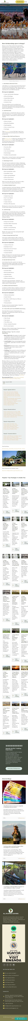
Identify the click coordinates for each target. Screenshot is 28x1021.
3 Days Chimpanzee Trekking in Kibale (12, 400)
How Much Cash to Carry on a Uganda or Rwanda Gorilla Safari (13, 806)
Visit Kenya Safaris (9, 982)
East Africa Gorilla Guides (15, 448)
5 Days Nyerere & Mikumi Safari (11, 437)
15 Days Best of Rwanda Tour (10, 416)
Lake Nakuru (6, 83)
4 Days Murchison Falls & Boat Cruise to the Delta (6, 563)
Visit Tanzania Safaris (10, 984)
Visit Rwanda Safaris (10, 980)
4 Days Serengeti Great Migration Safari (5, 674)
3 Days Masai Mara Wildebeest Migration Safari (15, 637)
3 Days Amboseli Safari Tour (10, 423)
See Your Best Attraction (11, 986)
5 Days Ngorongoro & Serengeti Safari (13, 438)
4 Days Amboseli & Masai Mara (13, 378)
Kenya (23, 448)
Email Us (4, 470)
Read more (22, 818)
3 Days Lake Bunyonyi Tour (10, 402)
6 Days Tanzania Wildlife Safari (11, 439)
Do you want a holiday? (10, 973)
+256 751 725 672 (9, 1003)
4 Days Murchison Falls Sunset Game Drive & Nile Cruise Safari (24, 492)
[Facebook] (4, 965)
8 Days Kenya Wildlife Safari (10, 428)
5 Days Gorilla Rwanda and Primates (12, 398)
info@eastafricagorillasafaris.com (14, 470)
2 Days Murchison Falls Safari (10, 399)
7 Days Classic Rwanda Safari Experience (13, 415)
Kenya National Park (12, 235)
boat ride (8, 131)
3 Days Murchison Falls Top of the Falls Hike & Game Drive (15, 563)
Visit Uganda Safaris (10, 977)
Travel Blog (10, 24)
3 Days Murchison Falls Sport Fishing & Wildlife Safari (6, 526)
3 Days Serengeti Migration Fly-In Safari (24, 562)
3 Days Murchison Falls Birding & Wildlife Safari (15, 491)
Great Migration (8, 139)
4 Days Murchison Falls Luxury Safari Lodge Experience (6, 491)
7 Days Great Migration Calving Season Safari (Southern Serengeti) (15, 600)
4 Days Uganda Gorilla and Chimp (12, 394)
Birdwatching (18, 24)
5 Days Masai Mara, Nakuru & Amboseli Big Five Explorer (15, 674)
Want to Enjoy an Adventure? (12, 975)
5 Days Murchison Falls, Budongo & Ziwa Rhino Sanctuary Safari (15, 527)
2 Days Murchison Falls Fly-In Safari (24, 525)
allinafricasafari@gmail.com (11, 1008)
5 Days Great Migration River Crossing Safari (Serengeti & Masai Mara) (24, 638)
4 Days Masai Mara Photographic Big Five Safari (6, 710)
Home (3, 24)
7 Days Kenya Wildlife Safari (10, 426)
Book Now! (22, 375)
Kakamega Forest (8, 160)
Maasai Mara (7, 136)
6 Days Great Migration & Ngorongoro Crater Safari (6, 636)
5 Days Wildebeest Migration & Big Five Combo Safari (6, 599)
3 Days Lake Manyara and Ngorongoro (13, 435)
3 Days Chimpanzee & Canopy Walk (12, 411)
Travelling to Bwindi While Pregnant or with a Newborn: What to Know (14, 887)
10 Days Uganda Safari (9, 404)
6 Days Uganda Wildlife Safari (11, 403)
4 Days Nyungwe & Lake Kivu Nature (12, 414)
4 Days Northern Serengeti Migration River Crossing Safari (23, 600)
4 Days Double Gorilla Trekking (11, 393)
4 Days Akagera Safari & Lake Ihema (12, 413)
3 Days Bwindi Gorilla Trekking (11, 391)
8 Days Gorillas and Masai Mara (11, 427)
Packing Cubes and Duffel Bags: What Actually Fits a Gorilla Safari (13, 846)
